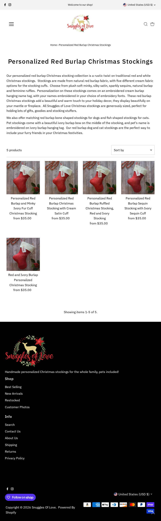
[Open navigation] (24, 24)
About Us (11, 438)
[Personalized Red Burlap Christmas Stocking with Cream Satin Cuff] (61, 177)
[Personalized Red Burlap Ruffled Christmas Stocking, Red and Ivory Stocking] (99, 177)
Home (53, 45)
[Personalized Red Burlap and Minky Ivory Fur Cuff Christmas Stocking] (23, 177)
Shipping (11, 445)
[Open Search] (145, 24)
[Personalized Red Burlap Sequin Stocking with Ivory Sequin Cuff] (138, 177)
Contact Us (13, 431)
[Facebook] (5, 5)
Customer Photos (17, 407)
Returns (10, 451)
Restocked (12, 400)
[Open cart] (152, 24)
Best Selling (13, 387)
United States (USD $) (140, 4)
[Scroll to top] (153, 513)
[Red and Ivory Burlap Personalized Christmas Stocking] (23, 254)
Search (10, 425)
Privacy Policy (15, 458)
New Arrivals (14, 393)
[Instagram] (9, 5)
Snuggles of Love (44, 507)
